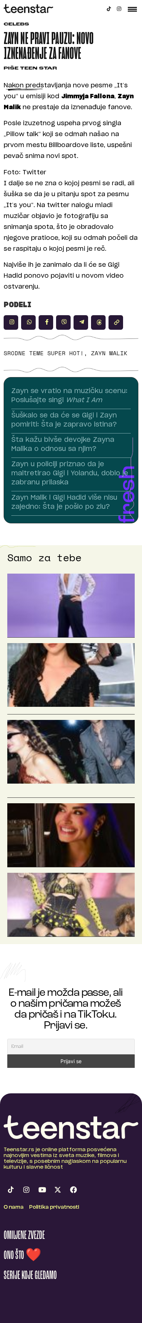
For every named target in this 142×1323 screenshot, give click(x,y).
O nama (14, 1207)
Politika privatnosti (54, 1207)
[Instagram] (119, 9)
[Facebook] (73, 1190)
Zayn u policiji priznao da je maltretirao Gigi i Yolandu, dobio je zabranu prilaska (69, 473)
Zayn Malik (109, 353)
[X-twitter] (57, 1190)
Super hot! (65, 353)
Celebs (16, 25)
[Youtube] (42, 1190)
